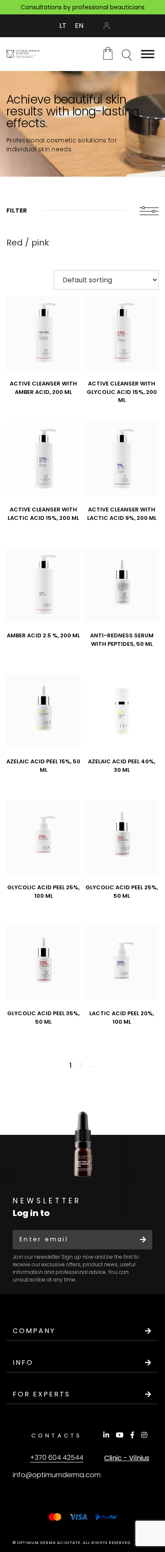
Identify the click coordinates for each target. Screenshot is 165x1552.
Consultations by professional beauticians (83, 7)
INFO (23, 1362)
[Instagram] (145, 1435)
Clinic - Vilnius (126, 1458)
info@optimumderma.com (57, 1475)
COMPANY (34, 1331)
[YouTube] (121, 1435)
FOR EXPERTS (41, 1394)
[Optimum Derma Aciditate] (22, 53)
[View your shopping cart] (108, 53)
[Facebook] (133, 1435)
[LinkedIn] (107, 1435)
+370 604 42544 (56, 1457)
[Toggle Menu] (147, 54)
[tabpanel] (82, 124)
